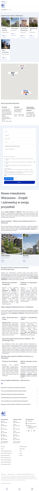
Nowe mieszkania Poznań (6, 457)
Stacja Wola (14, 28)
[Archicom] (19, 5)
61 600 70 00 (17, 432)
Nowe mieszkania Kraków (6, 464)
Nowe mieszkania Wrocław (6, 459)
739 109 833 (4, 107)
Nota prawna (3, 474)
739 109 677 (5, 432)
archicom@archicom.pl (31, 423)
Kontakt (21, 455)
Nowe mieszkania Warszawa (6, 453)
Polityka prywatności (11, 474)
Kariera (21, 453)
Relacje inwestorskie (23, 446)
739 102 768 (5, 422)
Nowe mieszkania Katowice (6, 462)
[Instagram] (29, 431)
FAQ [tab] (2, 383)
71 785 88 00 (29, 421)
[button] (26, 93)
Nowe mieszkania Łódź (5, 455)
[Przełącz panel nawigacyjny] (7, 488)
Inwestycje (3, 446)
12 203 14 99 (17, 425)
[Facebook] (26, 431)
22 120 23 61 (28, 110)
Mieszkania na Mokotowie (26, 326)
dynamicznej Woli (4, 230)
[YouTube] (34, 431)
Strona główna (4, 9)
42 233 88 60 (17, 429)
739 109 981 (5, 439)
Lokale (2, 448)
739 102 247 (5, 425)
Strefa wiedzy (22, 448)
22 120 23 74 (17, 442)
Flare (19, 346)
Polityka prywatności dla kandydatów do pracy (25, 474)
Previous (3, 248)
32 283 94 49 (17, 422)
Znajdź (19, 489)
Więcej (7, 163)
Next (37, 248)
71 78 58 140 (17, 439)
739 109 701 (5, 429)
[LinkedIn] (31, 431)
